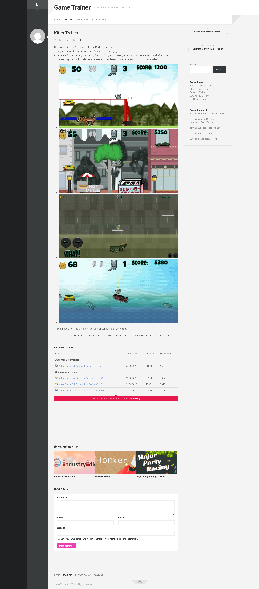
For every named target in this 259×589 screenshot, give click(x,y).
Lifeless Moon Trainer (209, 128)
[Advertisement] (116, 423)
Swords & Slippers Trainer (202, 85)
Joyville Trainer (206, 133)
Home (57, 19)
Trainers (68, 19)
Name (60, 518)
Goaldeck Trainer (198, 92)
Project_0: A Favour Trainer (212, 113)
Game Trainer (72, 7)
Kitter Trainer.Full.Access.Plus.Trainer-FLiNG (80, 366)
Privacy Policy (84, 19)
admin (193, 113)
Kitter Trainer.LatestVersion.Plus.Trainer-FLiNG (82, 390)
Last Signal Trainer (198, 99)
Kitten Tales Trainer (208, 139)
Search (193, 64)
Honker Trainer (103, 476)
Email (121, 518)
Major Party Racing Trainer (150, 476)
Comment (62, 497)
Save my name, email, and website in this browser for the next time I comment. (99, 539)
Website (61, 528)
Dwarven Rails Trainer (200, 96)
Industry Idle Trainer (65, 476)
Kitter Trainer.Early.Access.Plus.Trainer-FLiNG (81, 378)
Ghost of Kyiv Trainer (200, 89)
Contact (101, 19)
